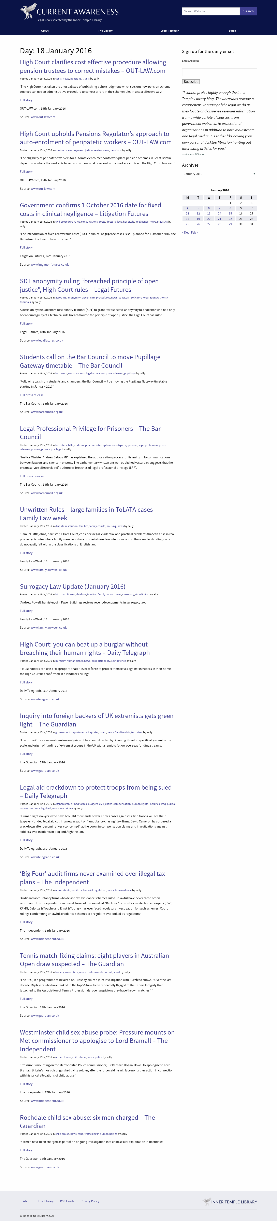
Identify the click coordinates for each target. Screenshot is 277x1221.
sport (117, 972)
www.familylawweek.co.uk (49, 570)
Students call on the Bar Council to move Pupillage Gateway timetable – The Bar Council (90, 361)
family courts (97, 526)
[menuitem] (45, 30)
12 (198, 213)
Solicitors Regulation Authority (149, 298)
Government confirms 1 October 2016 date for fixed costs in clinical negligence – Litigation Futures (90, 209)
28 (219, 224)
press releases (114, 373)
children (81, 594)
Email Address (190, 61)
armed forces (79, 804)
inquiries (93, 732)
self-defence (118, 661)
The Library (105, 31)
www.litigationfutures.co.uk (50, 265)
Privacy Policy (90, 1201)
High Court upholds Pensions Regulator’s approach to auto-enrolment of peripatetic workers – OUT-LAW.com (96, 137)
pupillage (129, 373)
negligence (141, 222)
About (44, 31)
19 (198, 219)
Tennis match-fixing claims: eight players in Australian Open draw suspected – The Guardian (94, 959)
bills (70, 445)
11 (187, 213)
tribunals (25, 302)
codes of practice (84, 445)
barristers (61, 373)
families (83, 526)
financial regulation (94, 890)
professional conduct (99, 972)
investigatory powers (124, 445)
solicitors (124, 298)
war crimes (66, 808)
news (66, 79)
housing (111, 526)
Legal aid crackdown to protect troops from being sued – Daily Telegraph (96, 791)
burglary (60, 661)
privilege (56, 449)
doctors (111, 222)
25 (187, 224)
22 (230, 219)
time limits (141, 594)
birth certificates (65, 594)
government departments (71, 732)
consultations (89, 222)
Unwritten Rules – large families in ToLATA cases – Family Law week (89, 513)
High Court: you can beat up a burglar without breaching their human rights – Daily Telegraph (85, 648)
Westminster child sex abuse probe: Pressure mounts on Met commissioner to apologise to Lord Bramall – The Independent (97, 1040)
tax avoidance (123, 890)
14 (219, 213)
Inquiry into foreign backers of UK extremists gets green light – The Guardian (97, 719)
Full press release (32, 395)
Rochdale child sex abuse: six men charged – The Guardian (87, 1121)
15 (230, 213)
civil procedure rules (67, 222)
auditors (77, 890)
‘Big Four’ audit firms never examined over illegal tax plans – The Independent (92, 877)
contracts (61, 150)
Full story (26, 100)
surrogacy (128, 594)
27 (208, 224)
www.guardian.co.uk (45, 771)
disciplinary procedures (96, 298)
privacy (45, 449)
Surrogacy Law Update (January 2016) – (75, 586)
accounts (60, 298)
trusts (86, 79)
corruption (71, 972)
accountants (62, 890)
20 (208, 219)
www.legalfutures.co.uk (47, 340)
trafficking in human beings (101, 1134)
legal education (95, 373)
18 (187, 219)
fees (119, 222)
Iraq (163, 804)
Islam (103, 732)
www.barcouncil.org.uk (47, 412)
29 (230, 224)
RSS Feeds (67, 1201)
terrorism (137, 732)
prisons (35, 449)
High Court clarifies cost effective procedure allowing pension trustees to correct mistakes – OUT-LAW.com (93, 66)
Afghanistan (62, 804)
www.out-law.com (43, 117)
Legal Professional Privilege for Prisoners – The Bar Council (90, 432)
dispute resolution (66, 526)
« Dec (185, 233)
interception (103, 445)
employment (76, 150)
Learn (232, 31)
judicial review (93, 150)
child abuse (79, 1057)
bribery (59, 972)
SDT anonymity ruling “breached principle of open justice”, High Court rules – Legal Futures (89, 285)
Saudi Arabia (122, 732)
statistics (162, 222)
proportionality (101, 661)
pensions (75, 79)
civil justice (105, 804)
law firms (34, 808)
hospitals (128, 222)
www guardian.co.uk (45, 1016)
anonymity (74, 298)
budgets (93, 804)
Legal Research (170, 31)
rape (80, 1134)
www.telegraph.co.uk (45, 699)
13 (208, 213)
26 (198, 224)
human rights (75, 661)
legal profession (148, 445)
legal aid (46, 808)
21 (219, 219)
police (98, 1057)
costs (58, 79)
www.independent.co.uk (47, 939)
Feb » (194, 233)
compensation (122, 804)
